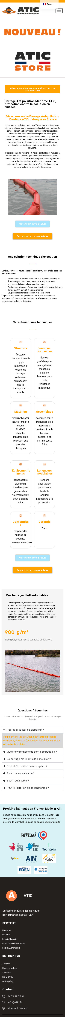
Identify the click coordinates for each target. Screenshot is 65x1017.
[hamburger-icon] (59, 10)
